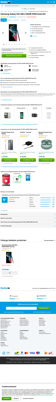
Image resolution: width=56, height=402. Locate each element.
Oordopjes (3, 336)
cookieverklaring (49, 395)
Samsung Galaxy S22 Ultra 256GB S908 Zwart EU (38, 11)
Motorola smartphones (24, 323)
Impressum (20, 362)
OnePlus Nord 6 (4, 327)
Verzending (22, 336)
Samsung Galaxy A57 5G (5, 321)
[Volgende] (25, 32)
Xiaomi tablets (42, 323)
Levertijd (21, 334)
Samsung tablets (42, 321)
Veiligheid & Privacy (4, 345)
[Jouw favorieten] (51, 2)
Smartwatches (3, 338)
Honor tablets (41, 322)
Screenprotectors (4, 333)
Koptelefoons (3, 337)
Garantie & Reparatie (24, 338)
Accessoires (4, 330)
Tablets (41, 318)
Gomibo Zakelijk (42, 332)
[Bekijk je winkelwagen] (53, 2)
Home (2, 11)
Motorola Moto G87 (4, 326)
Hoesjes (2, 332)
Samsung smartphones (24, 321)
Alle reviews (5, 210)
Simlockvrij (34, 36)
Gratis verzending (8, 163)
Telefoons (23, 318)
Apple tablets (41, 320)
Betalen (21, 332)
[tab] (3, 44)
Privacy (15, 362)
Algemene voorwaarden (36, 362)
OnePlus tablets (42, 325)
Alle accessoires (4, 340)
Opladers (2, 334)
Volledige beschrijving (7, 99)
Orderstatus (22, 333)
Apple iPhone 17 (4, 320)
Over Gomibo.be (9, 362)
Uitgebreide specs (6, 73)
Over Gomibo (3, 344)
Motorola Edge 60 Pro (5, 322)
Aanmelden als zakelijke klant (45, 333)
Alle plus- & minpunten (7, 86)
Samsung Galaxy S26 (5, 323)
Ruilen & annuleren (23, 337)
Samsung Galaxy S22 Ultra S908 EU (20, 11)
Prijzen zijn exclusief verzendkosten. (43, 358)
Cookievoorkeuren (27, 362)
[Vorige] (3, 32)
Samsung (10, 11)
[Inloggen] (48, 2)
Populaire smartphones (7, 318)
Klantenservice (24, 330)
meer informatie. (43, 359)
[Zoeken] (53, 6)
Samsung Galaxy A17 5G (5, 325)
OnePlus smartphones (24, 322)
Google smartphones (24, 325)
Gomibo (3, 342)
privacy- (42, 395)
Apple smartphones (23, 320)
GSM (5, 11)
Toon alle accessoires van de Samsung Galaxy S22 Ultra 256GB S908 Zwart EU (20, 124)
